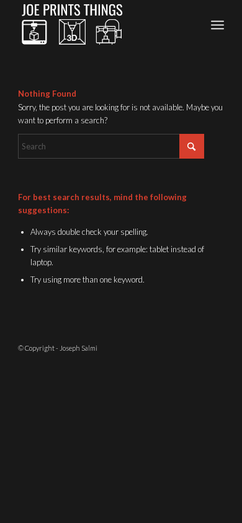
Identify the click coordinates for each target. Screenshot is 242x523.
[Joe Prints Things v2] (100, 25)
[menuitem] (217, 25)
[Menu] (217, 25)
